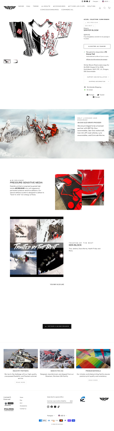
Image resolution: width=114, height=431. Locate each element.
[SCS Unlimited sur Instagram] (48, 407)
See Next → (89, 25)
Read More (20, 382)
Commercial (67, 9)
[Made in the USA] (57, 358)
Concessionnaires (49, 9)
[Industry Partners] (21, 358)
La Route (45, 6)
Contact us (23, 408)
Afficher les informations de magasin (96, 59)
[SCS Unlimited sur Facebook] (52, 407)
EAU (28, 6)
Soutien (91, 6)
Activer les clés (76, 6)
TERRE (36, 6)
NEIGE (21, 6)
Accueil (86, 19)
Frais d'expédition (89, 37)
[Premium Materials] (93, 358)
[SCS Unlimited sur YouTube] (55, 407)
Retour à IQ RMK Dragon (58, 326)
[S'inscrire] (71, 401)
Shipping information (97, 81)
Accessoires (59, 6)
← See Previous (91, 22)
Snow (21, 397)
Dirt (21, 403)
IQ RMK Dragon (104, 19)
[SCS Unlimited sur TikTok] (59, 407)
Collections (94, 19)
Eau (21, 400)
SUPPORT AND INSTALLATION (97, 77)
